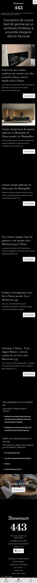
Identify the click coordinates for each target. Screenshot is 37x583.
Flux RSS (19, 567)
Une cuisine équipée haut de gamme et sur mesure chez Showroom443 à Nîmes (17, 240)
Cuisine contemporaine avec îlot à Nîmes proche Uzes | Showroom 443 (17, 296)
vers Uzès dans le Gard (12, 453)
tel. (30, 580)
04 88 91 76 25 (18, 547)
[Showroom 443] (18, 5)
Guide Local (18, 570)
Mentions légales (18, 562)
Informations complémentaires (18, 559)
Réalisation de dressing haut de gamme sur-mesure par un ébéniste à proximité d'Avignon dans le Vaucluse (17, 419)
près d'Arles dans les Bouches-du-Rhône (17, 458)
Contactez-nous (18, 490)
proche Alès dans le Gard (12, 469)
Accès (6, 580)
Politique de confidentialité (18, 565)
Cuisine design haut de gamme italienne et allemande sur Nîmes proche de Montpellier (18, 133)
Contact (18, 580)
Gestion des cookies (18, 573)
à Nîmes (7, 464)
